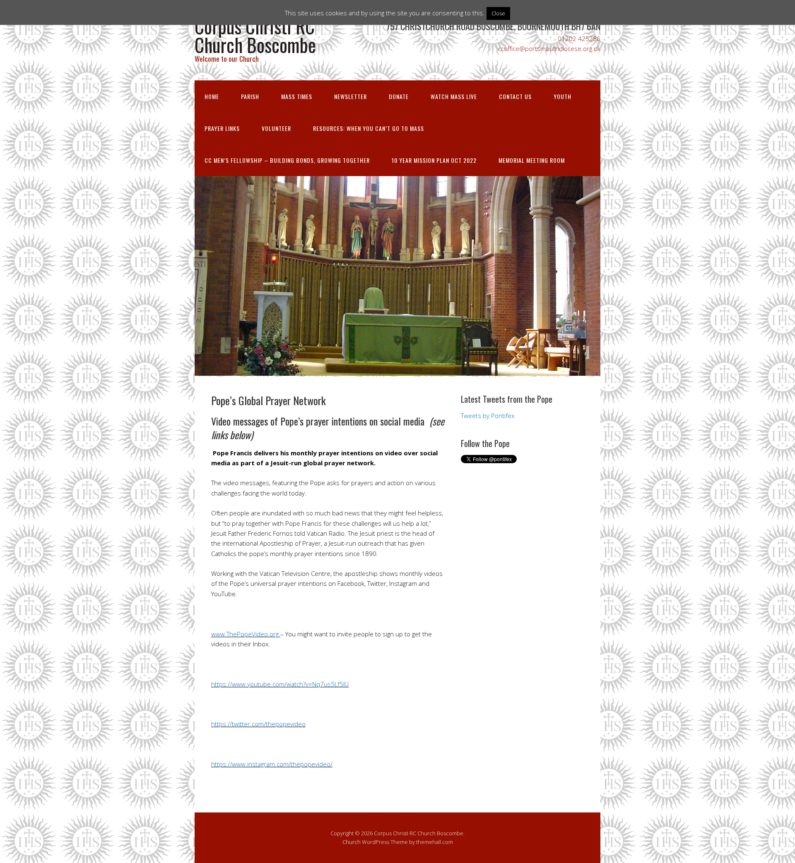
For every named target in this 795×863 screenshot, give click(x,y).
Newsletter (350, 96)
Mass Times (296, 96)
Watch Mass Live (454, 96)
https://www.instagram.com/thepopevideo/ (271, 764)
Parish (250, 96)
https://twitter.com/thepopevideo (258, 724)
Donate (399, 96)
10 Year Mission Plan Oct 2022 (434, 160)
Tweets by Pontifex (487, 415)
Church (351, 842)
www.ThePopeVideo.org (245, 634)
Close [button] (498, 13)
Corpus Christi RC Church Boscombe (255, 35)
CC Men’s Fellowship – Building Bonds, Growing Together (287, 160)
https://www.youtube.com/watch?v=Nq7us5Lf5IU (280, 684)
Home (212, 96)
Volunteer (276, 128)
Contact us (515, 96)
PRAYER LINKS (222, 128)
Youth (562, 96)
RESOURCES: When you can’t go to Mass (368, 128)
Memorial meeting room (532, 160)
